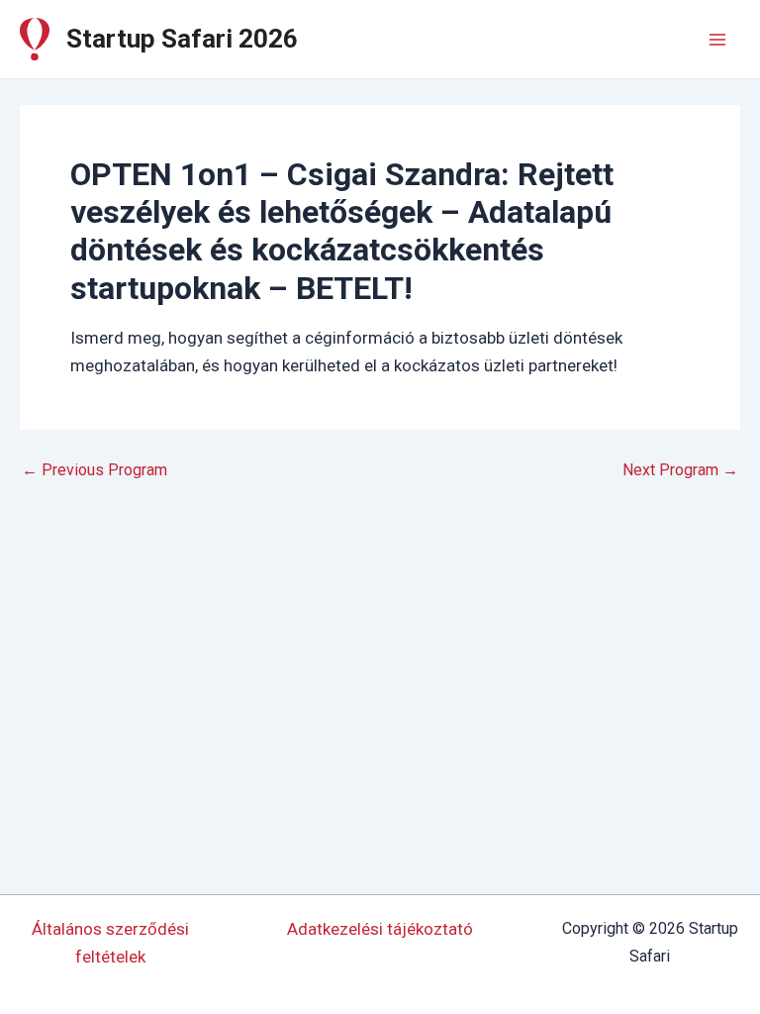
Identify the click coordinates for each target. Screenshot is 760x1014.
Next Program (680, 470)
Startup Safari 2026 (182, 38)
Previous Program (94, 470)
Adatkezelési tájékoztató (380, 929)
